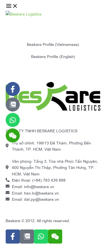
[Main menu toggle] (12, 6)
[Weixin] (13, 135)
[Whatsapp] (13, 120)
